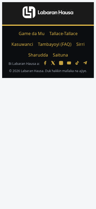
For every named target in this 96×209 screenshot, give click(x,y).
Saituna (60, 55)
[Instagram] (61, 63)
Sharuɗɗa (38, 55)
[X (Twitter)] (53, 63)
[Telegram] (85, 63)
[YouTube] (69, 63)
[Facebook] (45, 63)
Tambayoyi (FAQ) (54, 44)
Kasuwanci (22, 44)
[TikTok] (77, 63)
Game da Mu (32, 33)
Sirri (80, 44)
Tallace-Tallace (63, 33)
